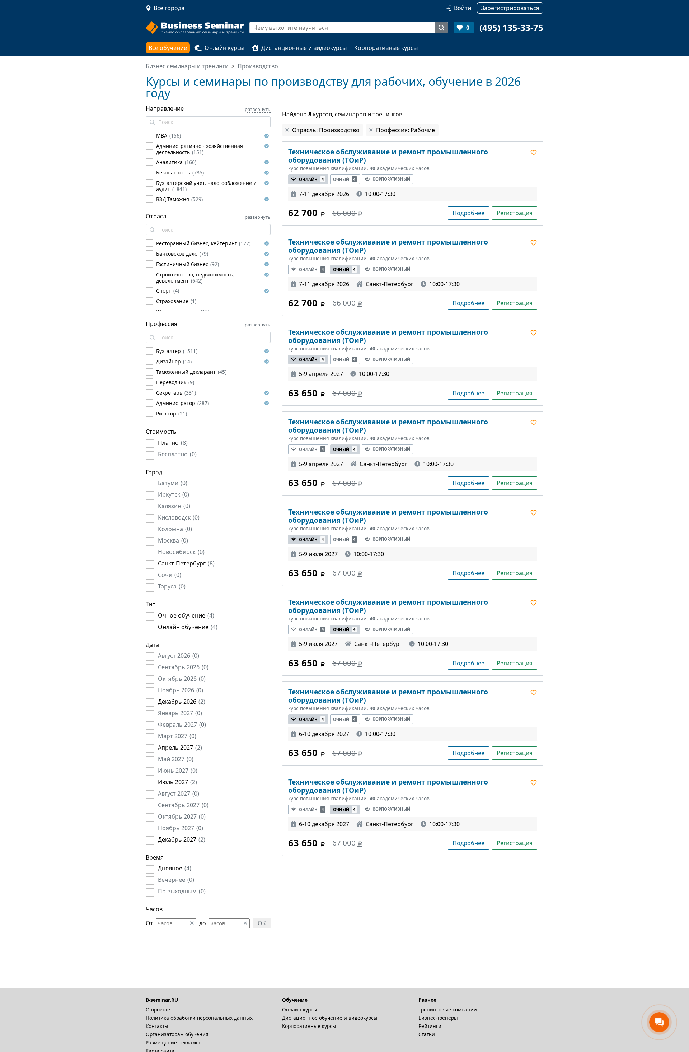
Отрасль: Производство (326, 130)
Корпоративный (391, 179)
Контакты (157, 1026)
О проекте (158, 1009)
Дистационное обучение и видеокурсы (330, 1017)
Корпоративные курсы (386, 48)
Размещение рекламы (173, 1042)
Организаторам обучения (177, 1034)
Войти (462, 8)
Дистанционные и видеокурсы (304, 48)
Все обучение (168, 48)
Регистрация (515, 213)
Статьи (426, 1034)
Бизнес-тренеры (438, 1017)
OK (262, 923)
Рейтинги (429, 1026)
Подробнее (468, 213)
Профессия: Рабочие (405, 130)
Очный (344, 179)
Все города (169, 8)
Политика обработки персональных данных (199, 1017)
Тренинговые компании (447, 1009)
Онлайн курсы (224, 48)
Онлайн (311, 179)
